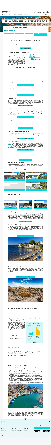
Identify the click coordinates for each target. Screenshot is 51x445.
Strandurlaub (9, 144)
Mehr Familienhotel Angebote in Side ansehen (25, 95)
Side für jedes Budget (10, 30)
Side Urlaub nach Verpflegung (33, 55)
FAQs (14, 30)
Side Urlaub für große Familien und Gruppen (34, 57)
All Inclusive (40, 166)
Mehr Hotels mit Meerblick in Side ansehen (25, 149)
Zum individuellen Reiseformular (25, 221)
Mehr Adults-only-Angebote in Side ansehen (25, 116)
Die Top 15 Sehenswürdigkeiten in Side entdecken (25, 276)
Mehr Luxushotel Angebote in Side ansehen (25, 84)
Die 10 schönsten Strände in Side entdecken (25, 235)
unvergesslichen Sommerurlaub (38, 42)
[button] (40, 35)
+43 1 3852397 (20, 440)
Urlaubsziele (9, 27)
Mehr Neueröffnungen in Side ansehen (25, 105)
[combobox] (9, 33)
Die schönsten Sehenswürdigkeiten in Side (34, 59)
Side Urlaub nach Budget (32, 56)
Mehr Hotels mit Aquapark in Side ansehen (25, 138)
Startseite (5, 27)
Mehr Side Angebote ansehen (25, 48)
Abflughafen (35, 32)
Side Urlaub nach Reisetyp (32, 54)
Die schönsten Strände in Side (32, 58)
